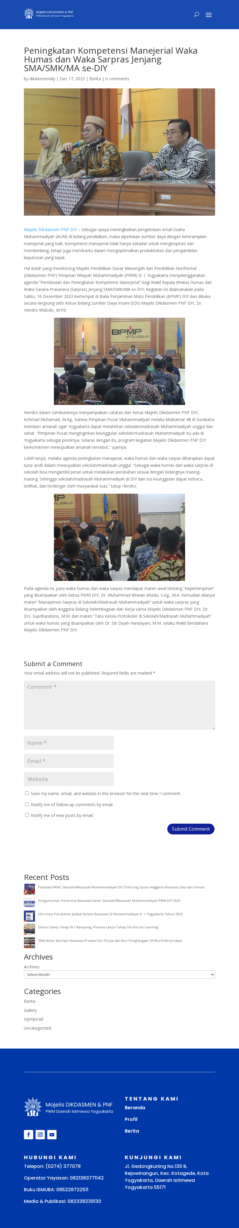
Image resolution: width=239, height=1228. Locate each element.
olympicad (33, 1019)
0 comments (117, 78)
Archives (32, 967)
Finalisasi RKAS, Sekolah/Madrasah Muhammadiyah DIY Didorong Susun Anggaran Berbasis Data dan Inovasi (121, 887)
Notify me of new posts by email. (62, 815)
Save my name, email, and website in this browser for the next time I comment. (106, 793)
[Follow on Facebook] (28, 1134)
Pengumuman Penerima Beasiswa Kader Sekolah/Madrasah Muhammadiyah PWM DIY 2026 (109, 900)
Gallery (30, 1010)
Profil (131, 1119)
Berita (95, 78)
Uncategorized (37, 1028)
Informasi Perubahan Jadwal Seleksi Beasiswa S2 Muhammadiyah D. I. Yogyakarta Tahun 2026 (110, 914)
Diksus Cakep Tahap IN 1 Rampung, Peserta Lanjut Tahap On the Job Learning (98, 927)
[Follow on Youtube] (52, 1134)
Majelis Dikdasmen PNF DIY (50, 229)
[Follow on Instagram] (40, 1134)
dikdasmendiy (42, 78)
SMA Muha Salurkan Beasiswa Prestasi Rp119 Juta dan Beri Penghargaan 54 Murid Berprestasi (110, 940)
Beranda (135, 1107)
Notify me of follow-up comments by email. (72, 804)
